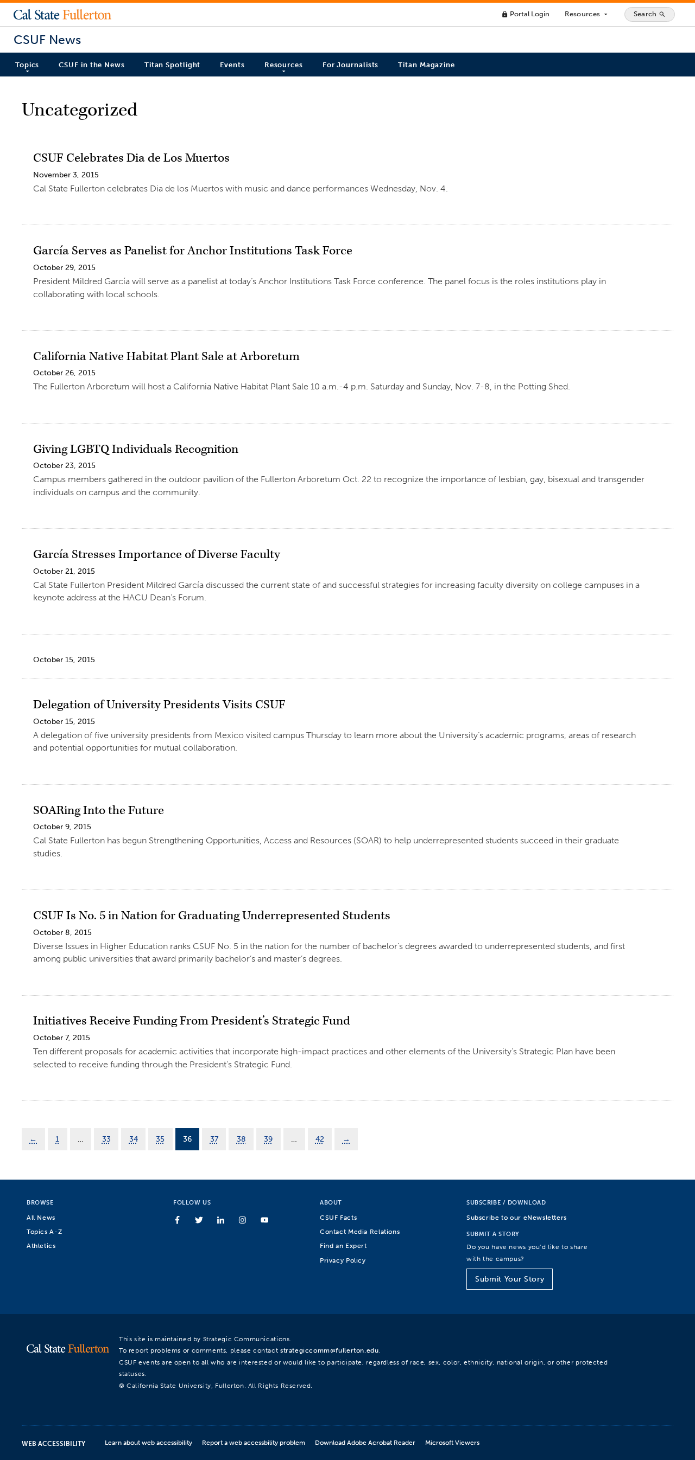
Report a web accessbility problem (253, 1442)
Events (232, 65)
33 (106, 1139)
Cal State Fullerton (62, 14)
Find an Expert (343, 1245)
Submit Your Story (509, 1279)
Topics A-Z (44, 1231)
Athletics (41, 1245)
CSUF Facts (338, 1217)
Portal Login (525, 14)
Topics (27, 65)
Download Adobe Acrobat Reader (365, 1442)
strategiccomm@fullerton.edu (329, 1350)
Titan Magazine (426, 65)
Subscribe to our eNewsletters (516, 1217)
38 (241, 1139)
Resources (587, 14)
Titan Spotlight (172, 65)
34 (133, 1139)
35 (160, 1139)
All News (41, 1217)
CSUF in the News (91, 65)
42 (319, 1139)
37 (214, 1139)
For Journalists (351, 65)
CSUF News (47, 40)
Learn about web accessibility (148, 1442)
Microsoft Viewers (452, 1442)
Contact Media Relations (360, 1231)
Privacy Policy (343, 1260)
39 (268, 1139)
